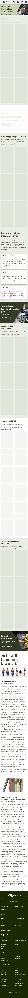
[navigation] (25, 2)
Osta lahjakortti (6, 646)
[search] (14, 2)
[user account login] (18, 2)
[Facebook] (3, 935)
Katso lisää (22, 136)
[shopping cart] (22, 2)
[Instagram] (8, 935)
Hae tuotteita (15, 901)
